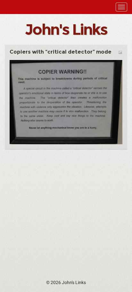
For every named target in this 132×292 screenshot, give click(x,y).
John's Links (66, 29)
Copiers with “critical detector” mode (60, 52)
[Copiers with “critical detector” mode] (66, 102)
